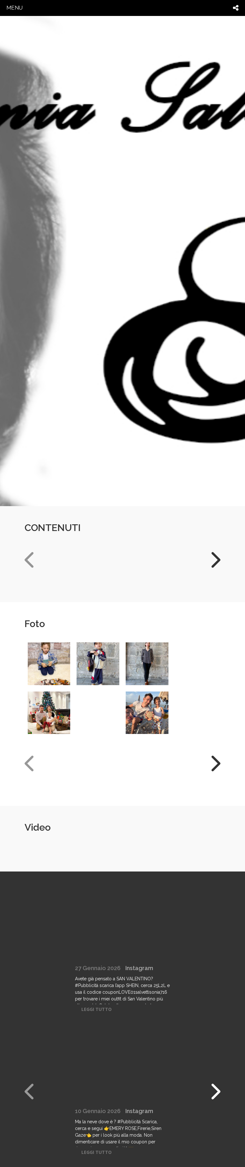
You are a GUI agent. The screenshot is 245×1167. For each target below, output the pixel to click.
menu (14, 7)
